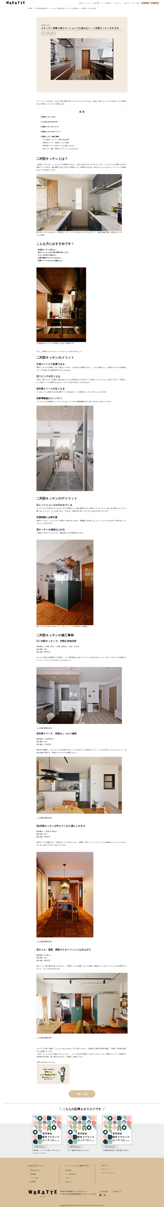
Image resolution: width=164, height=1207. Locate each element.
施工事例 (96, 3)
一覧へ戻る (82, 1093)
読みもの (127, 3)
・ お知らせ (103, 1165)
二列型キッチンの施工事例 (49, 136)
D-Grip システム (100, 1205)
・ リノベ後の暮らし (70, 1174)
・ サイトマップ (105, 1169)
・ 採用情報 (32, 1182)
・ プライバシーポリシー (107, 1173)
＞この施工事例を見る (44, 728)
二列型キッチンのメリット (49, 127)
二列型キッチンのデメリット (50, 131)
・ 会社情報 (32, 1174)
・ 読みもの (67, 1182)
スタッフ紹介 (136, 3)
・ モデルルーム (69, 1178)
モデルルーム (118, 3)
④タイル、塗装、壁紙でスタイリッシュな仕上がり (60, 149)
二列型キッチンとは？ (48, 117)
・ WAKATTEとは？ (34, 1170)
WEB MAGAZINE (42, 8)
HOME (81, 3)
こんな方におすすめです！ (49, 122)
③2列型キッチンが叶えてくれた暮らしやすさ (59, 145)
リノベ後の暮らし (106, 3)
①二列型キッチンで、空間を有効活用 (56, 139)
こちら (49, 1062)
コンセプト (88, 3)
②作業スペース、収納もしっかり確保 (56, 142)
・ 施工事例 (67, 1170)
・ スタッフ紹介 (33, 1178)
